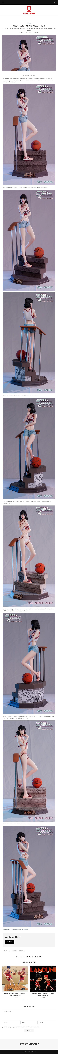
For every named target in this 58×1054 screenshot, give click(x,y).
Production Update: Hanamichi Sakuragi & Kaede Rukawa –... (42, 994)
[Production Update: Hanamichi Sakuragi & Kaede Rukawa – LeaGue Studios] (43, 979)
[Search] (55, 2)
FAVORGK (10, 942)
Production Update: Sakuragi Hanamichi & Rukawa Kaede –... (15, 994)
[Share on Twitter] (30, 956)
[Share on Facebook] (29, 956)
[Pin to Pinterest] (32, 956)
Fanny (22, 32)
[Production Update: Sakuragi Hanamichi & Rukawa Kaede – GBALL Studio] (15, 979)
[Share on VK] (34, 956)
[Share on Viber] (39, 956)
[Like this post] (27, 956)
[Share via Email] (40, 956)
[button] (4, 982)
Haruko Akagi (6, 950)
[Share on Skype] (37, 956)
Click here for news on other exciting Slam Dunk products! (15, 929)
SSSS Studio (21, 950)
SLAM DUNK (14, 950)
